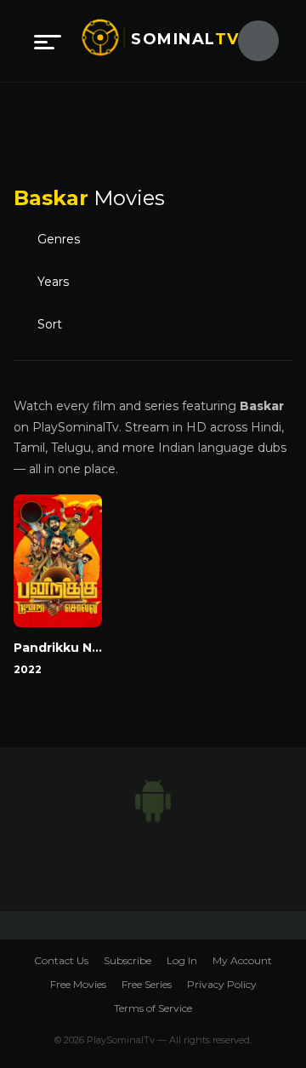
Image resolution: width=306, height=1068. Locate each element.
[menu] (47, 40)
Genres (58, 239)
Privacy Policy (222, 984)
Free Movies (78, 984)
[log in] (248, 41)
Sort (49, 324)
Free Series (147, 984)
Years (53, 281)
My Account (242, 960)
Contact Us (61, 960)
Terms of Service (153, 1008)
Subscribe (127, 960)
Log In (182, 960)
